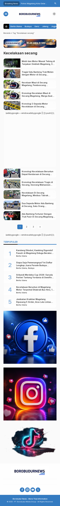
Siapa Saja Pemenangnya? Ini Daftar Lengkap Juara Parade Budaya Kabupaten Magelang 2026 (34, 265)
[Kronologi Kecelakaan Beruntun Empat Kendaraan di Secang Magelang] (12, 173)
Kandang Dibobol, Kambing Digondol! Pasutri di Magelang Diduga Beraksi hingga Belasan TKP (34, 253)
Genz (36, 26)
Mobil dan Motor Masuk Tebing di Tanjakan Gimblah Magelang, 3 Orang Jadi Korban (38, 64)
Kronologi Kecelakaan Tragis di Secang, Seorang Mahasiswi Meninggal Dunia (37, 185)
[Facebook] (22, 489)
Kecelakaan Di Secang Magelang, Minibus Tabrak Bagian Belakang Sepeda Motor (37, 195)
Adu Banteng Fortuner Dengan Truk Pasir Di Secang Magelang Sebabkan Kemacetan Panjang (37, 217)
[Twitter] (38, 489)
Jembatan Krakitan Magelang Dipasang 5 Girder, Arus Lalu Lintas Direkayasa (33, 302)
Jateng (45, 26)
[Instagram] (27, 489)
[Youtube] (32, 489)
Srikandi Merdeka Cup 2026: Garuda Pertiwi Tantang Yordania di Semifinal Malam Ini (35, 277)
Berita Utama (16, 26)
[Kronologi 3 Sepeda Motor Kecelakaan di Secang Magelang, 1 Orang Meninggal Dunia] (12, 105)
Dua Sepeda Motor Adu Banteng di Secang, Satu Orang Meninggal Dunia (37, 206)
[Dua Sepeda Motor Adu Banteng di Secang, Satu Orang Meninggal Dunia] (12, 205)
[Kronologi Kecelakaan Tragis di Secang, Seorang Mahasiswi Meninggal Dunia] (12, 183)
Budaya (28, 26)
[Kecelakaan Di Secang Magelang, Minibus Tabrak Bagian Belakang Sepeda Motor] (12, 194)
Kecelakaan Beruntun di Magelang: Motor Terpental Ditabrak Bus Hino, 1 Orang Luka (34, 290)
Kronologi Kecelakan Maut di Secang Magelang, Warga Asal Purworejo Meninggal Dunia (37, 96)
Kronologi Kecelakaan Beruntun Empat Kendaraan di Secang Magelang (37, 174)
